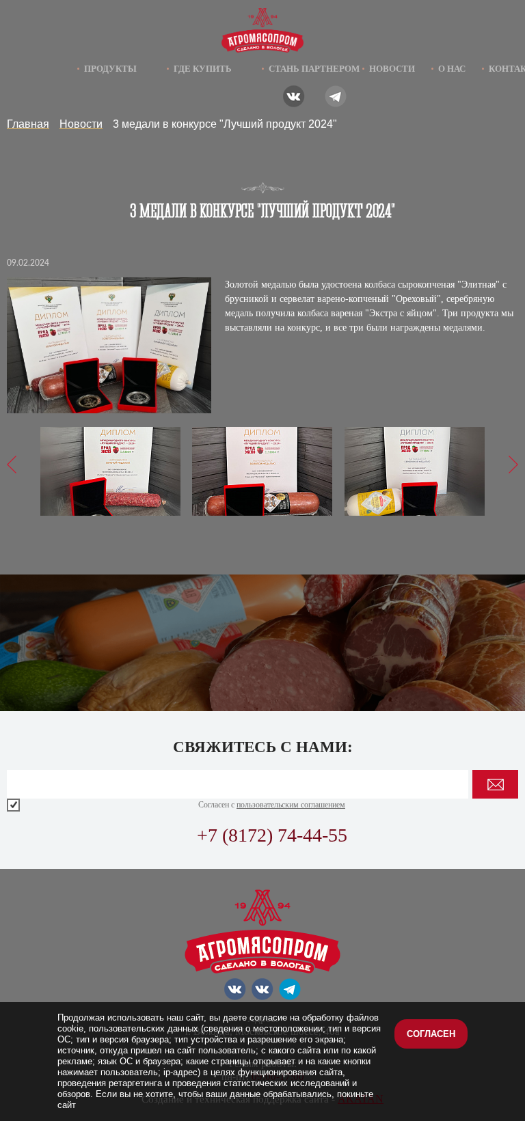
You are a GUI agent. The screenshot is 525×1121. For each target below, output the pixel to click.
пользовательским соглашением (291, 804)
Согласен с (271, 804)
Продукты (110, 69)
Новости (392, 69)
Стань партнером (314, 69)
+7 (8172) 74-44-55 (272, 835)
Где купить (203, 69)
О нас (452, 69)
